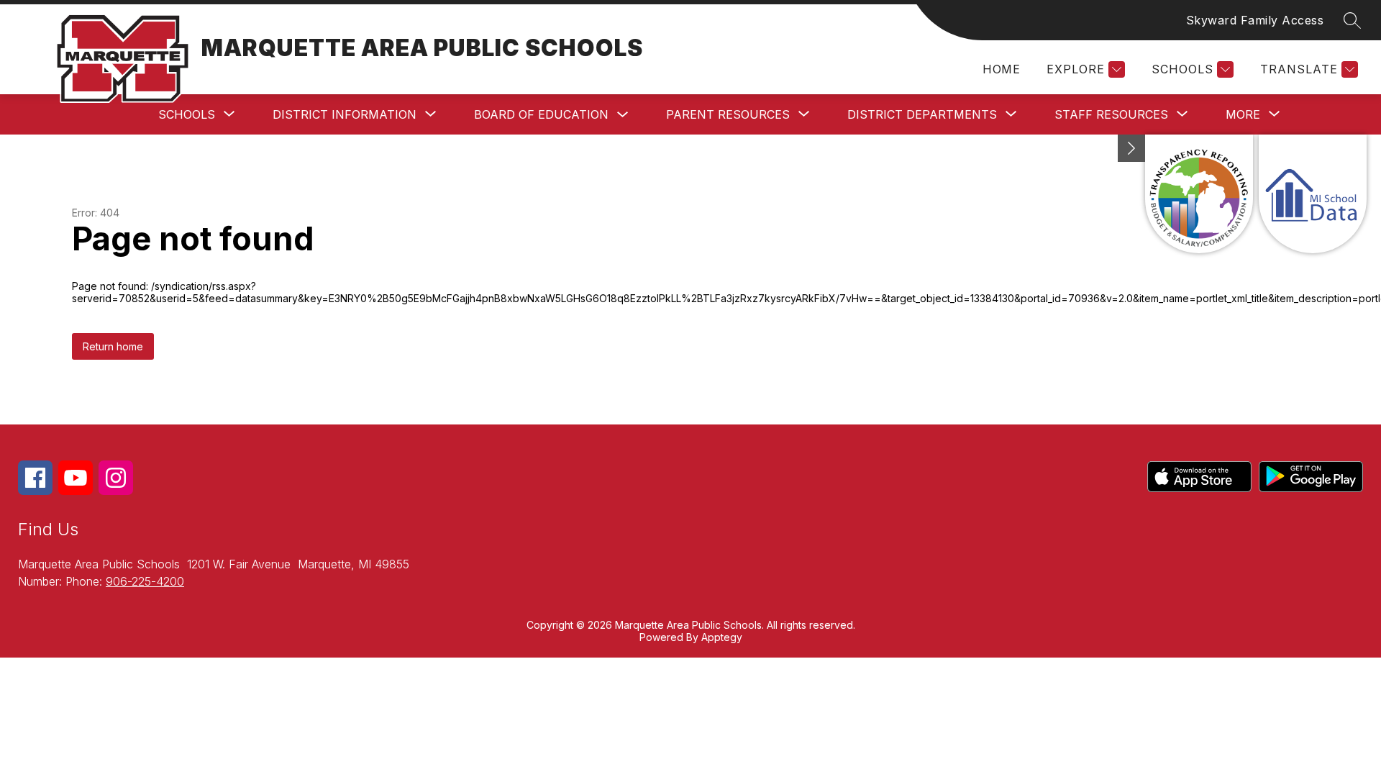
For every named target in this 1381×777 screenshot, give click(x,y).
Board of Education (541, 114)
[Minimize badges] (1131, 148)
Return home (113, 346)
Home (1001, 69)
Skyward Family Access (1255, 20)
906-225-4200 (145, 581)
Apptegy (721, 637)
